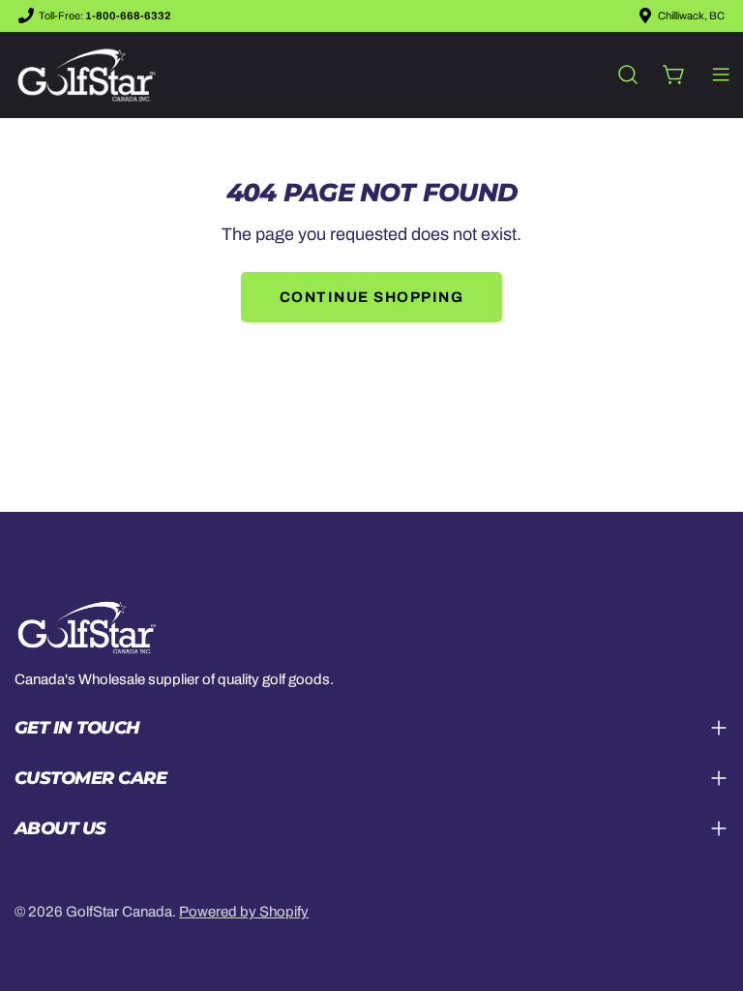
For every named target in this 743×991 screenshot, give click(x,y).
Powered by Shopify (244, 911)
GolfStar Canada (119, 911)
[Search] (628, 74)
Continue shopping (372, 297)
